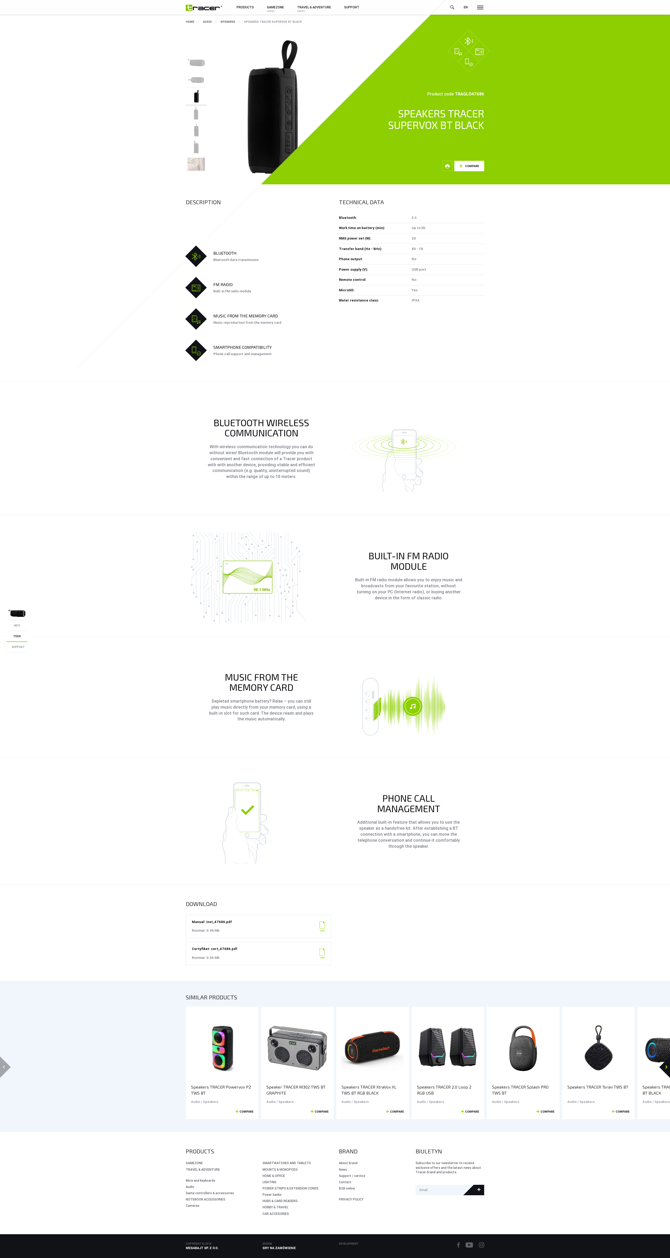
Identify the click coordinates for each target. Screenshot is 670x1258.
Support (351, 7)
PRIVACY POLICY (351, 1199)
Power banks (272, 1195)
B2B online (347, 1188)
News (343, 1169)
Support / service (352, 1176)
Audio (207, 22)
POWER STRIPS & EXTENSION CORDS (291, 1188)
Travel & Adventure (203, 1169)
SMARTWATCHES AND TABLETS (287, 1163)
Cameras (192, 1206)
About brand (348, 1163)
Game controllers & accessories (210, 1193)
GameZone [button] (275, 7)
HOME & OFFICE (274, 1176)
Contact (345, 1182)
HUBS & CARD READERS (280, 1201)
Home (190, 22)
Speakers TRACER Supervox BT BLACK (273, 22)
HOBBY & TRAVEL (275, 1207)
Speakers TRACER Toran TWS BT (597, 1086)
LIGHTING (269, 1182)
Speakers (227, 22)
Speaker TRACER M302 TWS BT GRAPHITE (296, 1089)
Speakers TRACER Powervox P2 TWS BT (221, 1089)
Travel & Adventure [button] (314, 7)
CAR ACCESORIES (276, 1214)
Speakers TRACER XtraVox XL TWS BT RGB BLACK (369, 1089)
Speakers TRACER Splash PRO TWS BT (520, 1089)
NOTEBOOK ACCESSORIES (205, 1199)
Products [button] (245, 7)
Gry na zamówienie (279, 1248)
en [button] (466, 7)
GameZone (194, 1163)
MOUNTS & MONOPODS (280, 1169)
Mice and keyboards (200, 1180)
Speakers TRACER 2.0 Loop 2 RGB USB (444, 1089)
